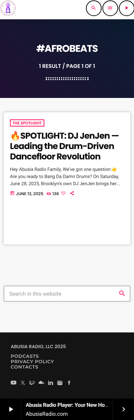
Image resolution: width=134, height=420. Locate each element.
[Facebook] (69, 383)
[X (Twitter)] (23, 383)
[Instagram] (60, 383)
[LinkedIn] (51, 383)
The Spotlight (27, 123)
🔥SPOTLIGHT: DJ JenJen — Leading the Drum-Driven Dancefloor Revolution (64, 146)
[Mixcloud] (41, 383)
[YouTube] (13, 383)
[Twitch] (32, 383)
